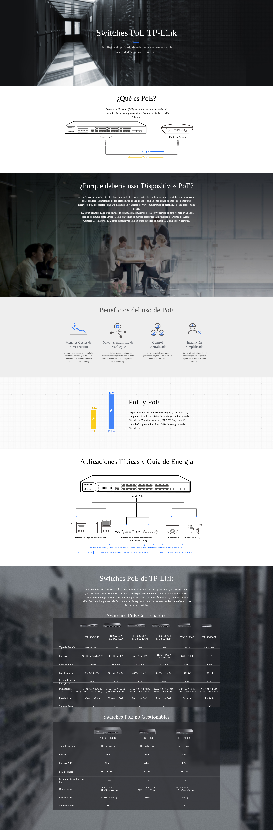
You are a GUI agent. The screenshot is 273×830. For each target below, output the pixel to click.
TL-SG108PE (209, 637)
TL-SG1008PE (108, 738)
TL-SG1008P (147, 738)
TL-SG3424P (92, 637)
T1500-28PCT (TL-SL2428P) (163, 637)
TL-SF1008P (184, 738)
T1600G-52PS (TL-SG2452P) (116, 637)
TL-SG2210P (187, 637)
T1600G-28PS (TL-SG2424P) (140, 637)
